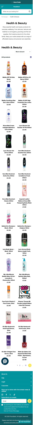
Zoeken (29, 11)
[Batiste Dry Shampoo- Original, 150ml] (24, 216)
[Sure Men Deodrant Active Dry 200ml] (8, 164)
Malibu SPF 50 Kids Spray (9, 78)
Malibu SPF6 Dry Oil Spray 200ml (24, 78)
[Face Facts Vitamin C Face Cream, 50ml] (8, 292)
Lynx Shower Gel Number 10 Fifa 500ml (24, 126)
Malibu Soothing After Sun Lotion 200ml (9, 101)
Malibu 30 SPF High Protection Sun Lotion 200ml (24, 102)
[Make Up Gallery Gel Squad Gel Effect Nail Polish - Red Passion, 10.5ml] (24, 342)
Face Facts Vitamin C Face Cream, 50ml (8, 302)
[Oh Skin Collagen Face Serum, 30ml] (8, 342)
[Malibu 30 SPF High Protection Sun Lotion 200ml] (24, 91)
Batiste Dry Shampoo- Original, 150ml (24, 227)
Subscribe (29, 401)
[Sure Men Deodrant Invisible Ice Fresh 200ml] (24, 164)
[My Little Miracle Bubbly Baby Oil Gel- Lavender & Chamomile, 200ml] (8, 265)
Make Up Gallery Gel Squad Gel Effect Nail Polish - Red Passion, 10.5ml (24, 354)
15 (25, 365)
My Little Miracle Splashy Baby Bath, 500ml (24, 276)
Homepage (4, 16)
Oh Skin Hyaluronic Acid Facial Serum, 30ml (9, 328)
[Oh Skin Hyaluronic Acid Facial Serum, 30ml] (8, 317)
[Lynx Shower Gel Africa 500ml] (8, 141)
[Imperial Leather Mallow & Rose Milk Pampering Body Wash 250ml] (24, 189)
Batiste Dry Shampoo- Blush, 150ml (9, 227)
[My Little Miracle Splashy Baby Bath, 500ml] (24, 265)
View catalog (2, 6)
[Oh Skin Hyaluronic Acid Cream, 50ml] (24, 317)
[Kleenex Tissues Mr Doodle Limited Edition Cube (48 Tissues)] (24, 292)
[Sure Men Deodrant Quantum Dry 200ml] (24, 141)
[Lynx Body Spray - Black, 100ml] (8, 240)
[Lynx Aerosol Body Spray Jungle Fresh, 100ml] (24, 240)
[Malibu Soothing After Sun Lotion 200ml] (8, 91)
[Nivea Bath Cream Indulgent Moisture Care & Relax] (8, 116)
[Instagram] (2, 394)
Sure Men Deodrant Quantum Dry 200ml (24, 151)
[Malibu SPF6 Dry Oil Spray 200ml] (24, 68)
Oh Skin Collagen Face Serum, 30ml (9, 352)
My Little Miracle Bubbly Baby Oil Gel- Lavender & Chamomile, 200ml (8, 277)
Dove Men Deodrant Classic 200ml (8, 200)
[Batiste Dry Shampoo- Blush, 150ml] (8, 216)
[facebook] (6, 394)
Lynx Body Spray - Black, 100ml (8, 250)
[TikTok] (14, 394)
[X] (10, 394)
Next (30, 365)
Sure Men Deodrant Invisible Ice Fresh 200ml (24, 176)
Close (16, 374)
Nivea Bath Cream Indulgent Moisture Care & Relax (9, 127)
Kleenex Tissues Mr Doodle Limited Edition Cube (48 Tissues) (24, 303)
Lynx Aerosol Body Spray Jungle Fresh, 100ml (24, 251)
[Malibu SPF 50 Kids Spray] (8, 68)
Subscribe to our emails (8, 397)
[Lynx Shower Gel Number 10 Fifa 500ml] (24, 116)
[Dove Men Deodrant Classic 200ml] (8, 189)
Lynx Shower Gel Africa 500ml (8, 151)
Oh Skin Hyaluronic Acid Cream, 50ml (24, 327)
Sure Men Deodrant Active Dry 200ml (9, 175)
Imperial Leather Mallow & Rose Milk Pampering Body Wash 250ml (24, 202)
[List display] (31, 57)
